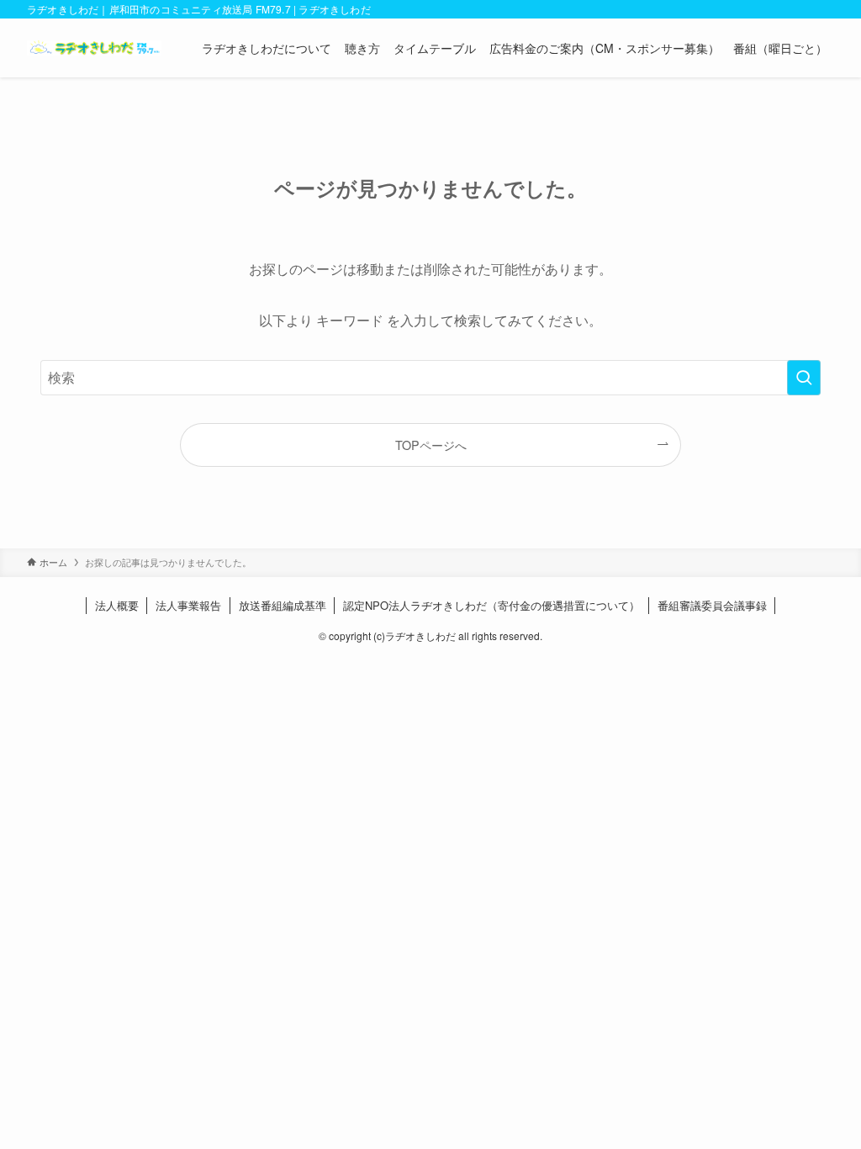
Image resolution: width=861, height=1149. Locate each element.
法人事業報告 (188, 605)
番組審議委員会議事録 (712, 605)
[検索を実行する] (804, 377)
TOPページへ (431, 444)
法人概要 (117, 605)
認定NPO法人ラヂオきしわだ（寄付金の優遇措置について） (491, 605)
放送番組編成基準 (282, 605)
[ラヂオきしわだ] (94, 48)
